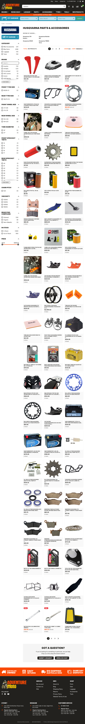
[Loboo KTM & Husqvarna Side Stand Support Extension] (53, 65)
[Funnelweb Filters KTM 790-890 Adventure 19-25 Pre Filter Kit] (32, 236)
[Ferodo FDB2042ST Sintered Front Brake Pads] (32, 208)
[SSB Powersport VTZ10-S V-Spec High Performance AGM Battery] (73, 410)
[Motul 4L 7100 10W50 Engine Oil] (32, 557)
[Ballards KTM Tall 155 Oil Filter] (32, 179)
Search (79, 18)
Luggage (72, 689)
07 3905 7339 (65, 705)
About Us (56, 684)
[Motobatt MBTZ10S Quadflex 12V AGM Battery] (73, 353)
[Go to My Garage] (77, 7)
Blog (54, 686)
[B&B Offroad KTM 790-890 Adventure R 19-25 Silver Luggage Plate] (53, 382)
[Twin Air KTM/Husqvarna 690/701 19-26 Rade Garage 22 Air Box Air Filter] (73, 121)
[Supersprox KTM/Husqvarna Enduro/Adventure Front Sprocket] (53, 151)
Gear (71, 686)
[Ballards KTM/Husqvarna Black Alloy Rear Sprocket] (32, 410)
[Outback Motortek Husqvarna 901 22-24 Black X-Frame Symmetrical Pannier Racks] (53, 586)
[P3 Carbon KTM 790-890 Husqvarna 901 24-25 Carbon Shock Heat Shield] (73, 324)
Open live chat (62, 658)
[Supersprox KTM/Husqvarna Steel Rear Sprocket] (73, 93)
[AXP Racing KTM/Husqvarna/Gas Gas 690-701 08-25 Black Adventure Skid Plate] (53, 410)
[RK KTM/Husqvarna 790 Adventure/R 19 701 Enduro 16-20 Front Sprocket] (53, 468)
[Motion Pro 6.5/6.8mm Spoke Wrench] (32, 615)
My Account (40, 684)
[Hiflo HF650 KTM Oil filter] (53, 179)
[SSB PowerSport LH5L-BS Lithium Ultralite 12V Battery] (53, 440)
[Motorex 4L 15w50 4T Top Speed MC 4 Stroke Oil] (32, 353)
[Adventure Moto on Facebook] (78, 1)
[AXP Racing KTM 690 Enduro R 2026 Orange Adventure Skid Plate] (73, 265)
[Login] (73, 6)
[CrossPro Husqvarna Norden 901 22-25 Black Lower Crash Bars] (73, 468)
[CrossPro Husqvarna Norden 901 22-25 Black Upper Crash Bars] (53, 93)
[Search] (64, 6)
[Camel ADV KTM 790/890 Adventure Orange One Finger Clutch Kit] (32, 265)
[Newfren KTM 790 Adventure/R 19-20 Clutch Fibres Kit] (73, 528)
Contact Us (39, 686)
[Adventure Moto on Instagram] (80, 1)
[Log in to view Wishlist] (69, 6)
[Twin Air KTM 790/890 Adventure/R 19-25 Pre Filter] (73, 294)
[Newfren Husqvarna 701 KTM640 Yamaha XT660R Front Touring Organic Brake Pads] (32, 528)
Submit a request (45, 658)
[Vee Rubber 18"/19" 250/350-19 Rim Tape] (73, 65)
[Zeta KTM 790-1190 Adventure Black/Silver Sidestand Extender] (73, 557)
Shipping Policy (58, 689)
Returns (55, 691)
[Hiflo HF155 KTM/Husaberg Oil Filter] (73, 179)
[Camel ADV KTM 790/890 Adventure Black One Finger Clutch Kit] (32, 121)
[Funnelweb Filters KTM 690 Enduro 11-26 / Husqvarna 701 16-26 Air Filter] (73, 615)
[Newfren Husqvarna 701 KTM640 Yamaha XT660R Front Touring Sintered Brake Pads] (73, 498)
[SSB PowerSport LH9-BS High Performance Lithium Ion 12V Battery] (32, 440)
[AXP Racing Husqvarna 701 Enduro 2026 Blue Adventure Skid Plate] (32, 294)
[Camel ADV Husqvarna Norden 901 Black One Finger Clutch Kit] (53, 236)
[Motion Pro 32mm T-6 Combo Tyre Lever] (53, 615)
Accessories (73, 691)
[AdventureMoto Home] (13, 684)
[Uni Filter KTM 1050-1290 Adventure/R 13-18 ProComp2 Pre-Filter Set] (32, 65)
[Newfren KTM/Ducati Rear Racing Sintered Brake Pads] (53, 498)
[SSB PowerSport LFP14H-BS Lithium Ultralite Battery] (32, 93)
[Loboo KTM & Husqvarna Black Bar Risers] (53, 121)
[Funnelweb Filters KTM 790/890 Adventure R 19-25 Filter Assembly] (73, 151)
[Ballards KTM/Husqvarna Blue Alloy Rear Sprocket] (73, 382)
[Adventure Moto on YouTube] (82, 1)
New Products (78, 12)
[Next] (59, 48)
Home (2, 23)
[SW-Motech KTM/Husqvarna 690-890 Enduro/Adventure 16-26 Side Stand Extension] (73, 208)
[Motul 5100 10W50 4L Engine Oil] (53, 557)
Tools (71, 694)
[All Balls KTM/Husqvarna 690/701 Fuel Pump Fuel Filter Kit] (73, 440)
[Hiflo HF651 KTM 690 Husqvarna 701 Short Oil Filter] (73, 236)
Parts (71, 684)
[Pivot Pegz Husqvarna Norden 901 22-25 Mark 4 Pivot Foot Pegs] (53, 324)
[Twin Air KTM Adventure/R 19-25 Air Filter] (32, 324)
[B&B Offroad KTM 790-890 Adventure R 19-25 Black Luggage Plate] (32, 382)
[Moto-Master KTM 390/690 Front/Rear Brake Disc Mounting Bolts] (53, 353)
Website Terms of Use (60, 696)
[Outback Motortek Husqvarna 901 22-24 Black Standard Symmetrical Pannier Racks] (32, 586)
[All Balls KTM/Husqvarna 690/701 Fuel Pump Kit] (32, 468)
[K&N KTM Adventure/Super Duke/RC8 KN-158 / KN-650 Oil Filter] (32, 151)
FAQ (37, 689)
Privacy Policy (57, 694)
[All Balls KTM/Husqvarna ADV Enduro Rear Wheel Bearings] (32, 498)
